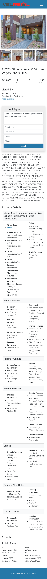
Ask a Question (8, 99)
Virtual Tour (11, 228)
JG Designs (32, 573)
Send (23, 146)
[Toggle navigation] (41, 4)
